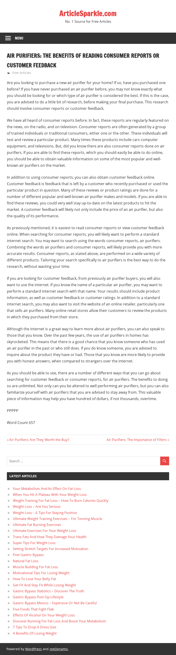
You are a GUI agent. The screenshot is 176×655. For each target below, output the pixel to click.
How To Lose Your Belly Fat (34, 578)
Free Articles (21, 73)
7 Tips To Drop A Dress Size (34, 627)
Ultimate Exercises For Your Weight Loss (44, 530)
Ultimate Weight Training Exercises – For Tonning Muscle (57, 518)
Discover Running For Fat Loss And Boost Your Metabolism (59, 621)
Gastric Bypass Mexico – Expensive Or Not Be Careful (55, 603)
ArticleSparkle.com (88, 13)
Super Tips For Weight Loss (34, 542)
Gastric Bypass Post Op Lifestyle (38, 597)
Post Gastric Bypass (28, 554)
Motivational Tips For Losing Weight (41, 572)
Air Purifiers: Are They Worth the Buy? (39, 439)
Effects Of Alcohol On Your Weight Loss (44, 615)
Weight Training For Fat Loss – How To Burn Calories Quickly (60, 500)
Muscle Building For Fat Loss (35, 567)
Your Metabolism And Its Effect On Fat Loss (47, 488)
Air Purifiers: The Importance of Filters (137, 439)
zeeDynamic (59, 649)
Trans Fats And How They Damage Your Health (49, 536)
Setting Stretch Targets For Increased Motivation (50, 548)
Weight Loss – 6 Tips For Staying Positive (45, 512)
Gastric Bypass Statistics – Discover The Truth (48, 591)
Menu (19, 38)
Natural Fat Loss (25, 561)
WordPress (33, 649)
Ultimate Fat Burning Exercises (37, 524)
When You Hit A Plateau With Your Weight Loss (50, 494)
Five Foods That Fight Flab (33, 609)
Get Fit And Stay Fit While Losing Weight (44, 585)
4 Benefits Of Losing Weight (35, 633)
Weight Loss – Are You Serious (36, 506)
